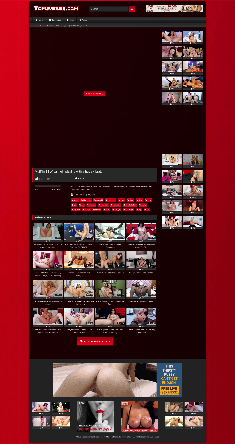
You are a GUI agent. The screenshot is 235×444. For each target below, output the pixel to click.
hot (83, 205)
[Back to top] (227, 436)
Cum (44, 25)
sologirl (117, 209)
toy (140, 209)
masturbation (131, 205)
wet (148, 209)
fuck (149, 200)
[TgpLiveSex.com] (56, 9)
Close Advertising (94, 93)
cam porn (111, 200)
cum (122, 200)
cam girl (99, 200)
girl (75, 205)
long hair (104, 205)
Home (40, 20)
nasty (144, 205)
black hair (87, 200)
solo (107, 209)
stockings (129, 209)
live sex (92, 205)
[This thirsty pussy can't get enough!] (117, 396)
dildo (131, 200)
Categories (56, 20)
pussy (87, 209)
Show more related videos (94, 341)
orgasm (77, 209)
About (81, 178)
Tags (71, 20)
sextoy (98, 209)
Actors (84, 20)
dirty (140, 200)
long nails (116, 205)
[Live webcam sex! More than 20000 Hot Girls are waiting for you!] (174, 11)
